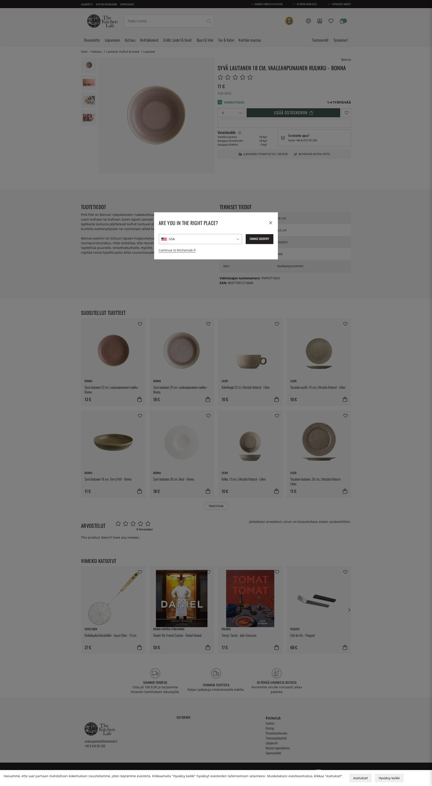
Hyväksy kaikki (389, 778)
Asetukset (360, 778)
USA (172, 239)
